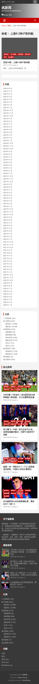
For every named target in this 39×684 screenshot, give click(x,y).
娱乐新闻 (6, 349)
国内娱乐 (8, 351)
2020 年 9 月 (7, 283)
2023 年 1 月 (7, 206)
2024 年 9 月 (7, 151)
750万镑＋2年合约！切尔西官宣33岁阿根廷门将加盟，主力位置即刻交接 (23, 552)
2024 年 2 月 (7, 171)
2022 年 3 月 (7, 234)
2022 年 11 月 (8, 212)
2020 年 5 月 (7, 294)
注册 (3, 653)
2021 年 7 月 (7, 256)
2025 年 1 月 (7, 141)
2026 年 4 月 (7, 99)
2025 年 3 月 (7, 135)
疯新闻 (6, 8)
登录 (3, 656)
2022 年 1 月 (7, 239)
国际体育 (8, 340)
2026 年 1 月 (7, 108)
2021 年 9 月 (7, 250)
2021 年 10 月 (8, 247)
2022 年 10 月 (8, 215)
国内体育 (27, 54)
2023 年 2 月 (7, 204)
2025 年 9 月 (7, 119)
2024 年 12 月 (8, 143)
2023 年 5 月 (7, 195)
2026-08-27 (7, 472)
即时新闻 (6, 357)
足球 (5, 57)
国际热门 (8, 327)
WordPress (26, 680)
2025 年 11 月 (8, 113)
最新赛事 (8, 332)
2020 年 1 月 (7, 305)
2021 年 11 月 (8, 245)
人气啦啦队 (7, 318)
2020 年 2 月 (7, 302)
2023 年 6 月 (7, 193)
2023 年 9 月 (7, 184)
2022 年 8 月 (7, 220)
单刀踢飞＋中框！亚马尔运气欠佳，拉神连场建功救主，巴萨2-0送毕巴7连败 (19, 432)
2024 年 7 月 (7, 157)
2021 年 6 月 (7, 258)
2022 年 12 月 (8, 209)
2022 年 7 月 (7, 223)
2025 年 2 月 (7, 138)
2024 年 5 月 (7, 162)
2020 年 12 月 (8, 275)
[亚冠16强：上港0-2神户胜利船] (19, 48)
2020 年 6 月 (7, 291)
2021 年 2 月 (7, 269)
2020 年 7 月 (7, 289)
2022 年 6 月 (7, 226)
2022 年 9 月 (7, 217)
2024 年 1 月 (7, 173)
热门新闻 (13, 54)
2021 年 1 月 (7, 272)
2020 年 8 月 (7, 286)
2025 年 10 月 (8, 116)
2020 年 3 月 (7, 300)
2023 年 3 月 (7, 201)
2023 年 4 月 (7, 198)
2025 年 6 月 (7, 127)
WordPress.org (7, 665)
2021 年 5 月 (7, 261)
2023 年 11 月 (8, 179)
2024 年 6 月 (7, 160)
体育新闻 (20, 54)
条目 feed (5, 659)
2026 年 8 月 (7, 88)
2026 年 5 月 (7, 97)
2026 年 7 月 (7, 91)
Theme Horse (22, 678)
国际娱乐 (8, 354)
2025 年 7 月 (7, 124)
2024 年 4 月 (7, 165)
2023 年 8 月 (7, 187)
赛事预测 (8, 335)
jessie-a (15, 65)
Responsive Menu (35, 2)
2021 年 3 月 (7, 267)
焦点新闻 (11, 57)
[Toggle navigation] (4, 20)
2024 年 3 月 (7, 168)
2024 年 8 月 (7, 154)
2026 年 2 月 (7, 105)
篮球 (7, 346)
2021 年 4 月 (7, 264)
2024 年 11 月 (8, 146)
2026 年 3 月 (7, 102)
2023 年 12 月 (8, 176)
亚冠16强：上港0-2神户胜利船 (16, 62)
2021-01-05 (7, 65)
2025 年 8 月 (7, 121)
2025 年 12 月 (8, 110)
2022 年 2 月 (7, 236)
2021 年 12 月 (8, 242)
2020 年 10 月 (8, 280)
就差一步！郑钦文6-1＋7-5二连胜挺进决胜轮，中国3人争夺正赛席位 (23, 574)
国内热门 (6, 54)
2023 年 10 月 (8, 182)
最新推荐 (7, 545)
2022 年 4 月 (7, 231)
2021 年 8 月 (7, 253)
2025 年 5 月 (7, 130)
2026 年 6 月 (7, 94)
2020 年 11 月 (8, 278)
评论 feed (5, 662)
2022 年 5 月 (7, 228)
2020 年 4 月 (7, 297)
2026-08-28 (7, 400)
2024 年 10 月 (8, 149)
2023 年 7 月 (7, 190)
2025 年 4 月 (7, 132)
